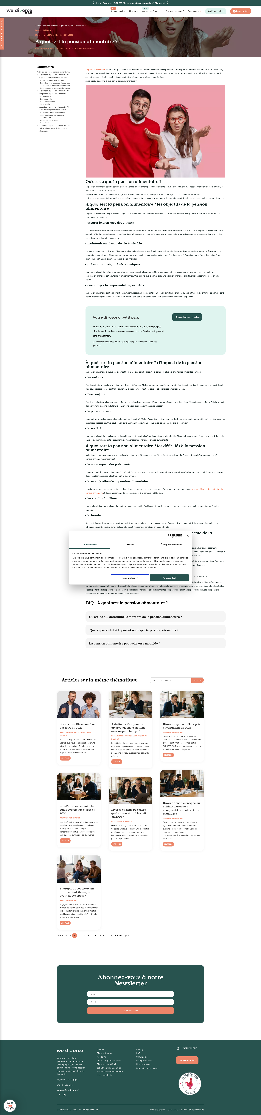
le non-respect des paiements (54, 112)
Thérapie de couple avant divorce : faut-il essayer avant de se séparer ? (77, 892)
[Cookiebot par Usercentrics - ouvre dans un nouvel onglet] (170, 536)
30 (104, 935)
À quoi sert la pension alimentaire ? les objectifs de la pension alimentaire (54, 76)
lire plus (65, 758)
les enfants (47, 96)
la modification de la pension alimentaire (53, 116)
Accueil (38, 26)
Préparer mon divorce (70, 818)
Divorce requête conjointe (109, 1060)
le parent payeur (49, 102)
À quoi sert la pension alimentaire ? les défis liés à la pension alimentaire (54, 108)
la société (46, 104)
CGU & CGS (173, 1109)
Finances (69, 49)
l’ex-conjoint (47, 99)
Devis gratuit (242, 11)
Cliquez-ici (160, 3)
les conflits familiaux (50, 120)
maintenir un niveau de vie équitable (56, 83)
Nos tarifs (133, 11)
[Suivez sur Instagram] (65, 1095)
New (145, 8)
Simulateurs (141, 1057)
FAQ (138, 1053)
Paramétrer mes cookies (147, 1068)
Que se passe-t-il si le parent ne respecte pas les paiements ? (133, 630)
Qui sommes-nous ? (175, 11)
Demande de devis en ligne (188, 317)
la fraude (46, 123)
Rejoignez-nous (144, 1060)
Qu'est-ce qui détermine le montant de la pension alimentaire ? (135, 617)
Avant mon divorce (68, 732)
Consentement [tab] (90, 544)
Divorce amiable (118, 9)
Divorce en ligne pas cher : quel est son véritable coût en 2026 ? (128, 813)
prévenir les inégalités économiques (56, 86)
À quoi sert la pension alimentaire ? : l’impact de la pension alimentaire (54, 92)
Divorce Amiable (104, 1053)
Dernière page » (121, 935)
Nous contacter (187, 1060)
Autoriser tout (169, 578)
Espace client (217, 11)
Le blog (139, 1049)
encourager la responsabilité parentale (57, 88)
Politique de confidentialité (192, 1109)
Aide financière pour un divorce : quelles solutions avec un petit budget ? (128, 727)
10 (95, 935)
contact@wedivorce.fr (68, 1090)
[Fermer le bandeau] (188, 536)
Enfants (59, 49)
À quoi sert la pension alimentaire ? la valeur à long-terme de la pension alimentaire (54, 128)
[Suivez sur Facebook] (59, 1095)
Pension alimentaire (50, 26)
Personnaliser (128, 578)
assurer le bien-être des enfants (54, 80)
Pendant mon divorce (85, 49)
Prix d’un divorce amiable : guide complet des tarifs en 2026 (77, 809)
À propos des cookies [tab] (171, 544)
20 (99, 935)
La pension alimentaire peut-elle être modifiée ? (124, 643)
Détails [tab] (130, 544)
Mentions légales (157, 1109)
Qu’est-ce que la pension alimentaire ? (54, 72)
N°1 (113, 8)
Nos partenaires (143, 1064)
